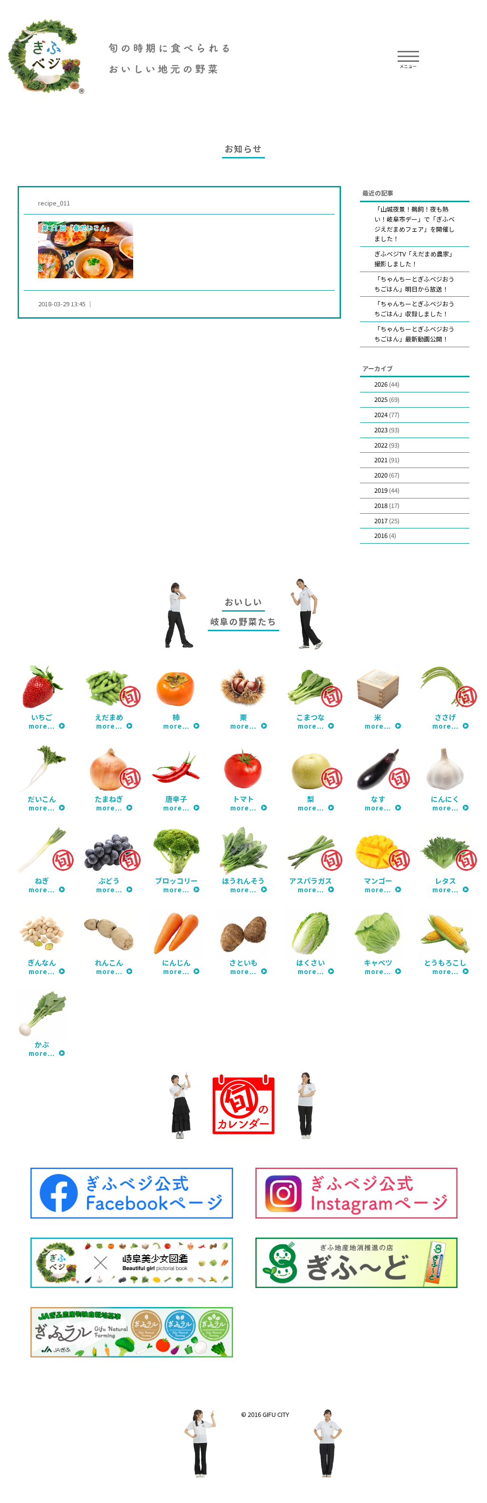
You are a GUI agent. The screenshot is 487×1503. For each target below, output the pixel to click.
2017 (381, 520)
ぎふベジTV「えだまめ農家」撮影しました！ (414, 258)
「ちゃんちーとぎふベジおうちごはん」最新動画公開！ (414, 333)
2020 (381, 474)
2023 (381, 429)
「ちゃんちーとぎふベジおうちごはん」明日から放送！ (414, 283)
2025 (381, 399)
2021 (381, 459)
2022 (381, 444)
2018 (381, 505)
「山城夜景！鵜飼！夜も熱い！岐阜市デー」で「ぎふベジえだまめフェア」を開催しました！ (414, 224)
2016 (381, 535)
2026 (381, 384)
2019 (381, 490)
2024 (381, 414)
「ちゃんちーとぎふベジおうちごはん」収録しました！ (414, 308)
